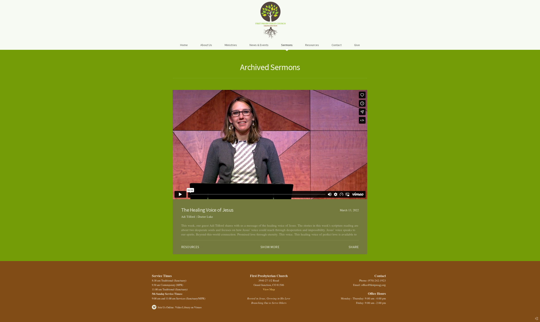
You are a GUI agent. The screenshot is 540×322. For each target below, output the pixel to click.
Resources (190, 247)
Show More (270, 247)
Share (354, 247)
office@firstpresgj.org (373, 285)
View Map (269, 289)
